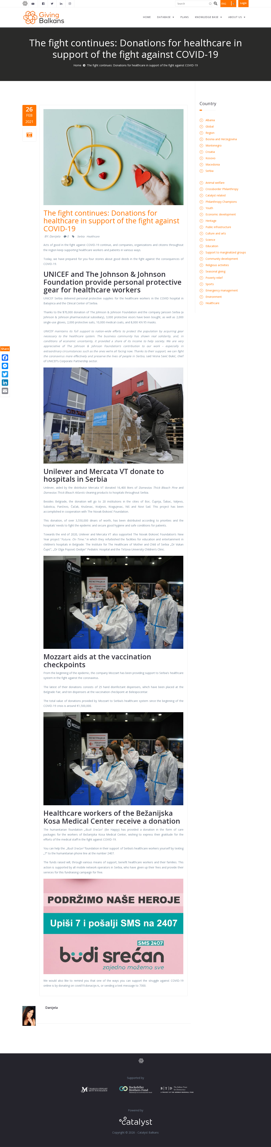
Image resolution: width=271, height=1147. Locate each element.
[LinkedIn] (5, 382)
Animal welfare (215, 183)
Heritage (211, 221)
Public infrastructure (218, 227)
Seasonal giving (215, 271)
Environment (214, 297)
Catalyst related (216, 195)
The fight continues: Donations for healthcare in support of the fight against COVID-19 (111, 220)
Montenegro (214, 145)
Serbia (81, 236)
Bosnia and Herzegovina (221, 139)
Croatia (210, 152)
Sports (210, 284)
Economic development (221, 214)
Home (77, 65)
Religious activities (217, 265)
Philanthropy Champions (221, 202)
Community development (222, 259)
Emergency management (222, 290)
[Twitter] (5, 374)
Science (210, 240)
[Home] (43, 17)
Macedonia (213, 164)
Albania (210, 120)
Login (243, 3)
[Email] (5, 390)
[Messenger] (5, 365)
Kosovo (210, 158)
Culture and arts (216, 233)
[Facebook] (5, 357)
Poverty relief (214, 278)
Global (210, 126)
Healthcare (92, 236)
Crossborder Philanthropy (222, 189)
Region (210, 133)
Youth (209, 208)
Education (212, 246)
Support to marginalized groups (226, 252)
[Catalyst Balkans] (43, 3)
